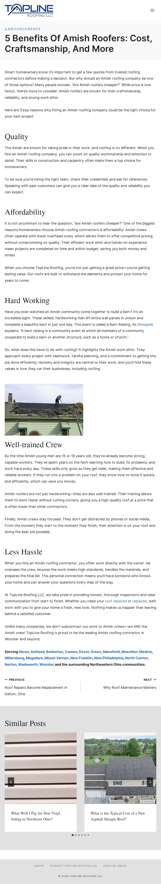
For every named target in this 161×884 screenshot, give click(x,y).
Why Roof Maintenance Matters (129, 684)
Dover (84, 652)
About (39, 865)
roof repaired (116, 601)
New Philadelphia (108, 658)
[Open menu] (152, 10)
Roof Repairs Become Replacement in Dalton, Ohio (36, 687)
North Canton (136, 658)
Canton (71, 652)
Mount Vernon (57, 658)
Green (96, 652)
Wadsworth (28, 664)
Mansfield (111, 652)
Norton (10, 664)
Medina (145, 652)
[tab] (73, 835)
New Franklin (81, 658)
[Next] (150, 782)
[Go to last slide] (11, 782)
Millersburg (14, 658)
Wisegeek (145, 324)
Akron (24, 652)
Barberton (54, 652)
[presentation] (41, 768)
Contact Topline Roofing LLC (73, 865)
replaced (139, 601)
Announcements (23, 29)
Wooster (46, 664)
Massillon (129, 652)
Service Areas (115, 865)
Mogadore (34, 658)
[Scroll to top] (151, 878)
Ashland (38, 652)
